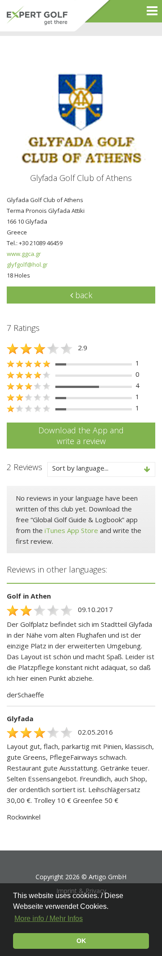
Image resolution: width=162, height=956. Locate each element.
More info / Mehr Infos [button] (48, 918)
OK (81, 940)
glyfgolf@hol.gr (27, 264)
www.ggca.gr (24, 254)
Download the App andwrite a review (81, 435)
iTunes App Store (71, 530)
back (82, 295)
